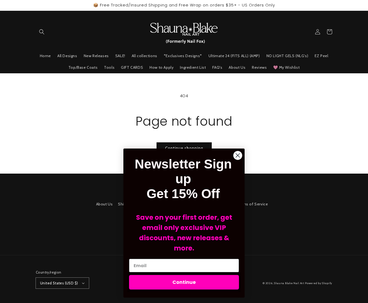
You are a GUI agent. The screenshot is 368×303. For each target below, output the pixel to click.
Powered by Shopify (318, 283)
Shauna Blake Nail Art (289, 283)
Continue (184, 282)
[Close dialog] (237, 155)
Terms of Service (252, 204)
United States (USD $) (59, 283)
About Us (104, 204)
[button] (42, 32)
